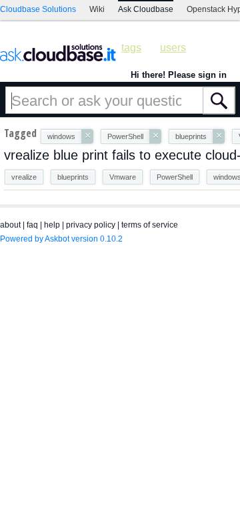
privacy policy (90, 225)
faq (32, 225)
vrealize (24, 177)
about (10, 225)
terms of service (149, 225)
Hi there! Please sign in (179, 75)
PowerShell (175, 177)
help (52, 225)
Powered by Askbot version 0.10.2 (61, 239)
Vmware (122, 177)
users (173, 47)
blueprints (73, 177)
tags (131, 47)
